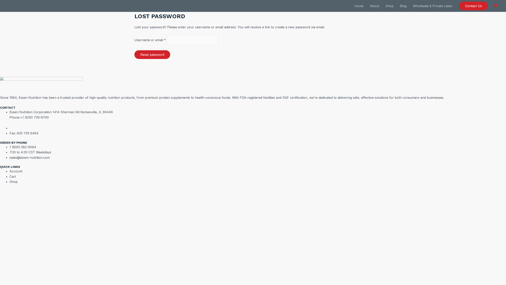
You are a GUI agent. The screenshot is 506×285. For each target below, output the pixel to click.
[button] (473, 6)
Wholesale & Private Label (432, 6)
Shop (389, 6)
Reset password (152, 55)
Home (358, 6)
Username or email (150, 40)
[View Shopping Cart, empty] (495, 6)
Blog (403, 6)
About (374, 6)
